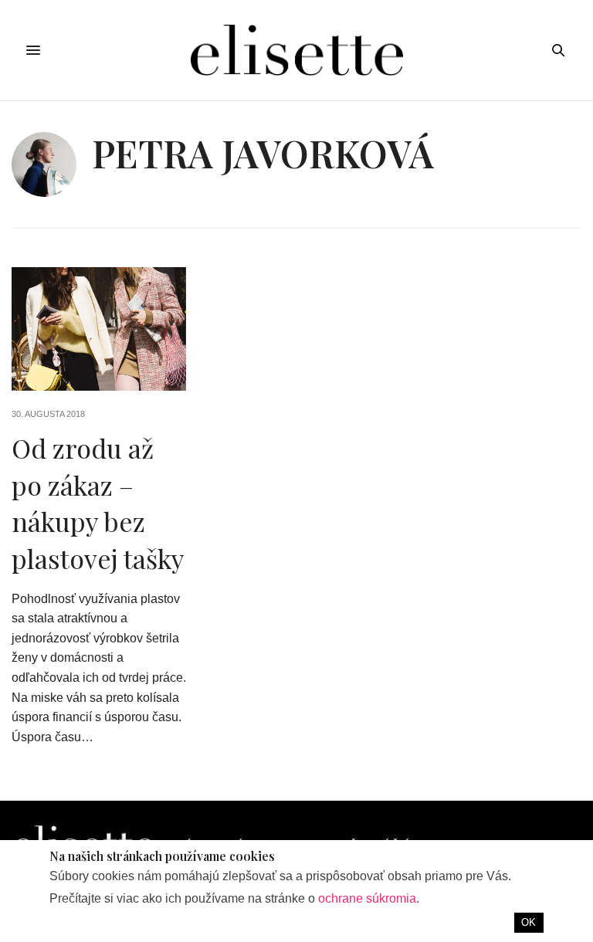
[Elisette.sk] (296, 50)
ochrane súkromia (367, 898)
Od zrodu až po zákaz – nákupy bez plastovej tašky (98, 503)
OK (528, 922)
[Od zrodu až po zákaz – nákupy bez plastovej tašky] (99, 329)
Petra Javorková (263, 153)
